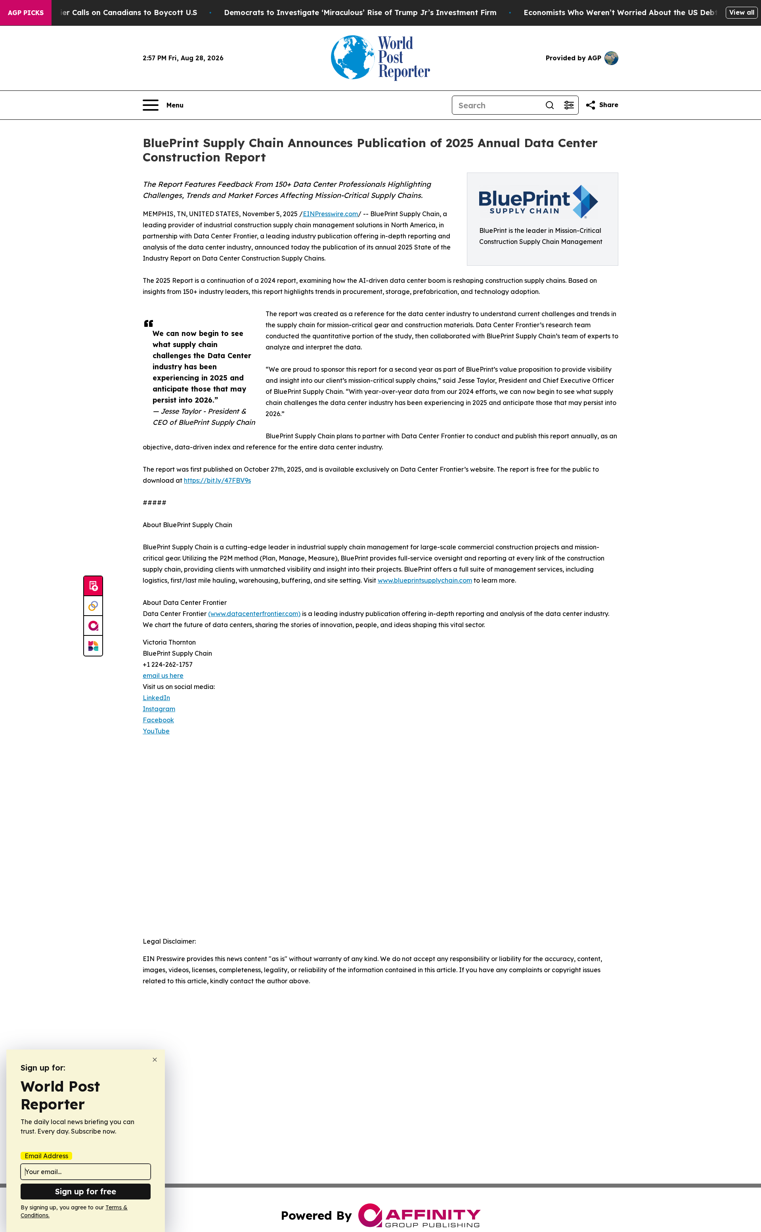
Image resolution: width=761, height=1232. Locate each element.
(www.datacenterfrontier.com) (254, 614)
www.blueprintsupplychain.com (425, 580)
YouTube (156, 731)
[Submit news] (93, 586)
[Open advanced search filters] (568, 105)
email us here (163, 675)
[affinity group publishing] (93, 626)
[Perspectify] (93, 606)
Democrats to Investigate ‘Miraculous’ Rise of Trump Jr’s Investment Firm (360, 12)
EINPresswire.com (330, 214)
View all (741, 12)
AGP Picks (26, 13)
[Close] (155, 1059)
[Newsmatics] (93, 646)
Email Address (46, 1156)
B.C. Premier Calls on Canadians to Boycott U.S (111, 12)
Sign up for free (85, 1191)
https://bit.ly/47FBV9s (217, 480)
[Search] (549, 105)
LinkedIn (156, 698)
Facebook (158, 720)
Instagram (159, 709)
